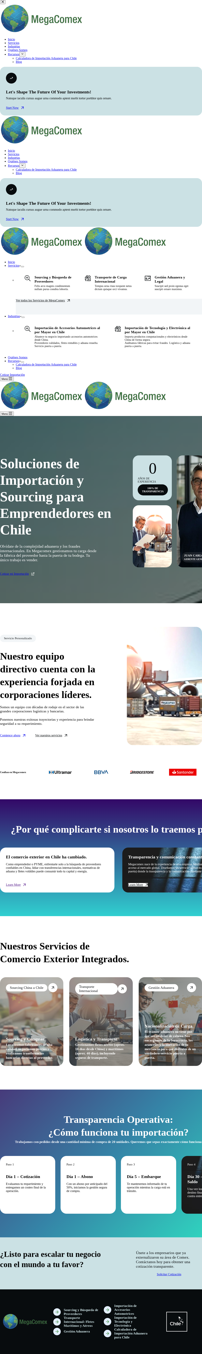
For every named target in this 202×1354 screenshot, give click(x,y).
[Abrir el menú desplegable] (22, 266)
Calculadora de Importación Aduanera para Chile (46, 364)
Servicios (13, 265)
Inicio (11, 262)
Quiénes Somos (17, 357)
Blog (19, 368)
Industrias (14, 316)
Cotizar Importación (12, 374)
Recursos (13, 361)
